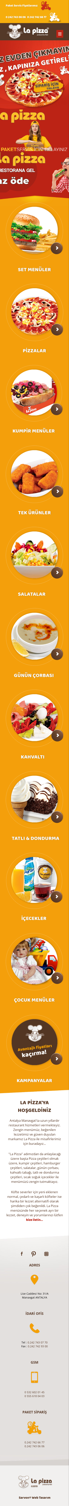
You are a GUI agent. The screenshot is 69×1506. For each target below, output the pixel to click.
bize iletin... (34, 1220)
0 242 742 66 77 (36, 17)
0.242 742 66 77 (34, 1442)
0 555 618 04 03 (34, 1396)
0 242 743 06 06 (16, 17)
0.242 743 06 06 (34, 1446)
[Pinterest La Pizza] (33, 1253)
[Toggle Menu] (59, 34)
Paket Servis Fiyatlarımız (22, 5)
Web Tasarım (41, 1498)
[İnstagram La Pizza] (46, 1253)
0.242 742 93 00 (38, 1346)
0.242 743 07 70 (38, 1342)
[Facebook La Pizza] (22, 1253)
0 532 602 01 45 (34, 1392)
